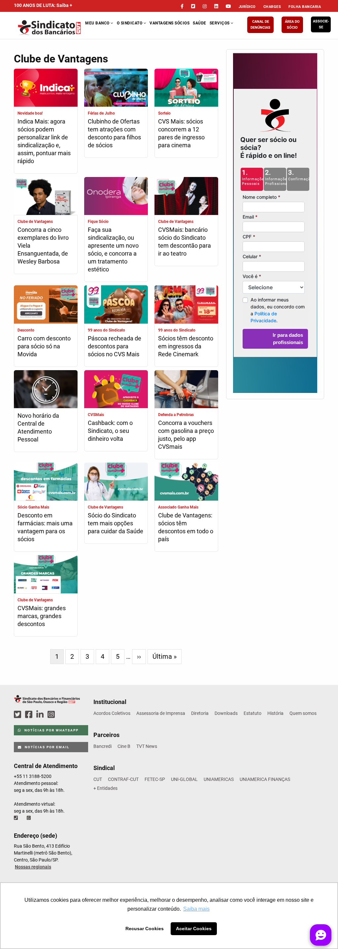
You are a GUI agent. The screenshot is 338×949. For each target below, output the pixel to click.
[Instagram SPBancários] (52, 715)
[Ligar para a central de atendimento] (16, 818)
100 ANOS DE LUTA (43, 5)
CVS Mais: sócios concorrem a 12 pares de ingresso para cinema (181, 133)
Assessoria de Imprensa (160, 713)
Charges (272, 7)
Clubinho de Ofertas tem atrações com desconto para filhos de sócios (114, 133)
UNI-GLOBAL (184, 779)
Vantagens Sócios (169, 23)
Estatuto (252, 713)
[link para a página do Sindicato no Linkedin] (216, 6)
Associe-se (321, 24)
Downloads (226, 713)
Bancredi (102, 746)
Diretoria (200, 713)
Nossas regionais (33, 866)
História (275, 713)
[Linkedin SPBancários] (41, 715)
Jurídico (247, 7)
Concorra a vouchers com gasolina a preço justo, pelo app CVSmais (186, 434)
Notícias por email (46, 747)
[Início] (49, 27)
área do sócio (292, 24)
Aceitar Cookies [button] (194, 928)
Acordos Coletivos (111, 713)
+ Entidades (105, 788)
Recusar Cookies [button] (144, 928)
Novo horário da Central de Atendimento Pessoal (38, 427)
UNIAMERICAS (219, 779)
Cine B (124, 746)
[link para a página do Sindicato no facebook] (182, 6)
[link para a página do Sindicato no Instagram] (204, 6)
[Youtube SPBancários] (64, 715)
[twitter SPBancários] (18, 715)
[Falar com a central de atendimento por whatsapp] (29, 818)
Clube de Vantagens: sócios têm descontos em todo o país (185, 527)
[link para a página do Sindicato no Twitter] (193, 6)
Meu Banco (98, 23)
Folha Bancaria (304, 7)
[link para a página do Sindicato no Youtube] (228, 6)
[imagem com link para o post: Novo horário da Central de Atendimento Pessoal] (46, 390)
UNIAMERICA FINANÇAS (265, 779)
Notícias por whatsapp (51, 730)
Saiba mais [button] (196, 909)
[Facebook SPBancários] (29, 715)
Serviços (220, 23)
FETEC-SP (155, 779)
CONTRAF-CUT (123, 779)
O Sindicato (130, 23)
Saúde (199, 23)
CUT (97, 779)
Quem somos (303, 713)
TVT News (146, 746)
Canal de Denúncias (260, 24)
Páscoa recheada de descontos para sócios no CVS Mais (114, 346)
